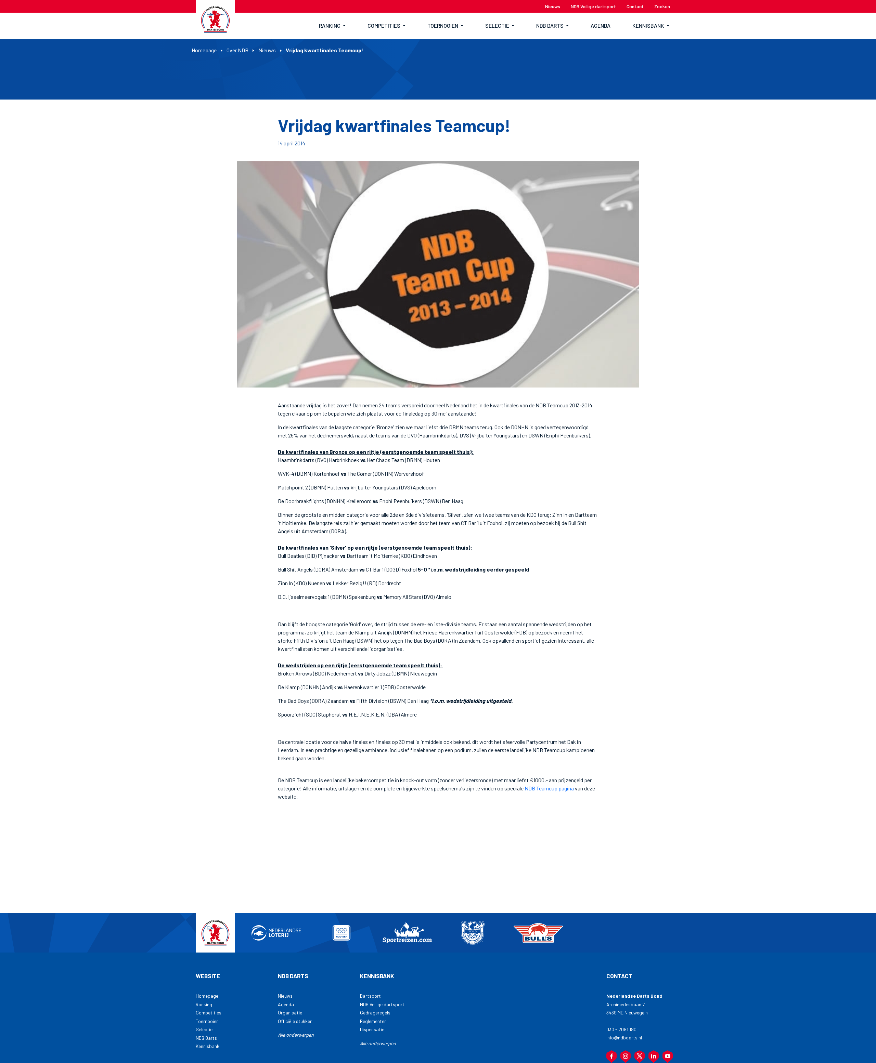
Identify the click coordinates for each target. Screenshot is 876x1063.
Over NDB (237, 50)
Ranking (204, 1004)
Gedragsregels (375, 1012)
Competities (208, 1012)
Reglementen (373, 1021)
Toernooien (207, 1021)
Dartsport (370, 996)
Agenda (286, 1004)
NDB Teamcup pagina (550, 788)
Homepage (204, 50)
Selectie (204, 1029)
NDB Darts (206, 1038)
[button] (332, 26)
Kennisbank (207, 1046)
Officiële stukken (295, 1021)
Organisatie (290, 1012)
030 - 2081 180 (621, 1029)
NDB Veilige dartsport (382, 1004)
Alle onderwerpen (296, 1035)
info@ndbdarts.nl (624, 1037)
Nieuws (267, 50)
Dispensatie (372, 1029)
